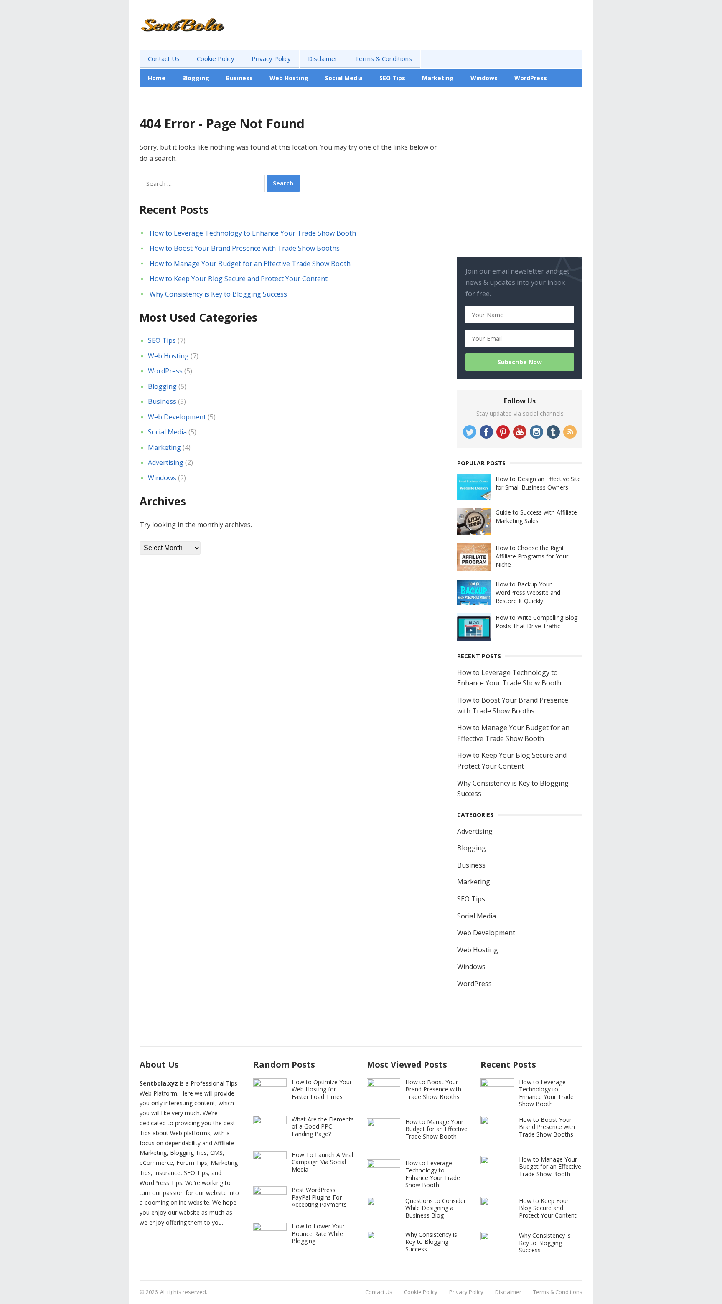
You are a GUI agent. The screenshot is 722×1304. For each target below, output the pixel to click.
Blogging (195, 78)
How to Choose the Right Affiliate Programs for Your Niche (532, 556)
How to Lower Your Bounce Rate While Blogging (318, 1233)
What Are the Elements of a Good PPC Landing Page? (323, 1126)
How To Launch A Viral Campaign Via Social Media (322, 1162)
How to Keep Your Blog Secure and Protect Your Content (239, 278)
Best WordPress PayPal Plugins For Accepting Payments (319, 1197)
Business (239, 78)
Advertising (165, 96)
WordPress (530, 78)
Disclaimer (323, 58)
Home (156, 78)
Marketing (438, 78)
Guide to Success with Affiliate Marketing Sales (536, 516)
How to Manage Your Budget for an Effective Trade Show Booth (250, 263)
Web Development (177, 416)
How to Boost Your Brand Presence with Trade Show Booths (245, 248)
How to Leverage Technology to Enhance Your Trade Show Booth (253, 233)
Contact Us (164, 58)
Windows (484, 78)
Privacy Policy (271, 58)
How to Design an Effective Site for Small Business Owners (538, 483)
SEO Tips (392, 78)
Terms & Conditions (383, 58)
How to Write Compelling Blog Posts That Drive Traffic (536, 622)
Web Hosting (288, 78)
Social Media (344, 78)
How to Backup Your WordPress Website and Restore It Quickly (528, 592)
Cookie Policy (215, 58)
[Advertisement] (519, 191)
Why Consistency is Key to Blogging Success (218, 294)
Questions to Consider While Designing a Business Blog (435, 1208)
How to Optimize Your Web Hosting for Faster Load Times (322, 1089)
